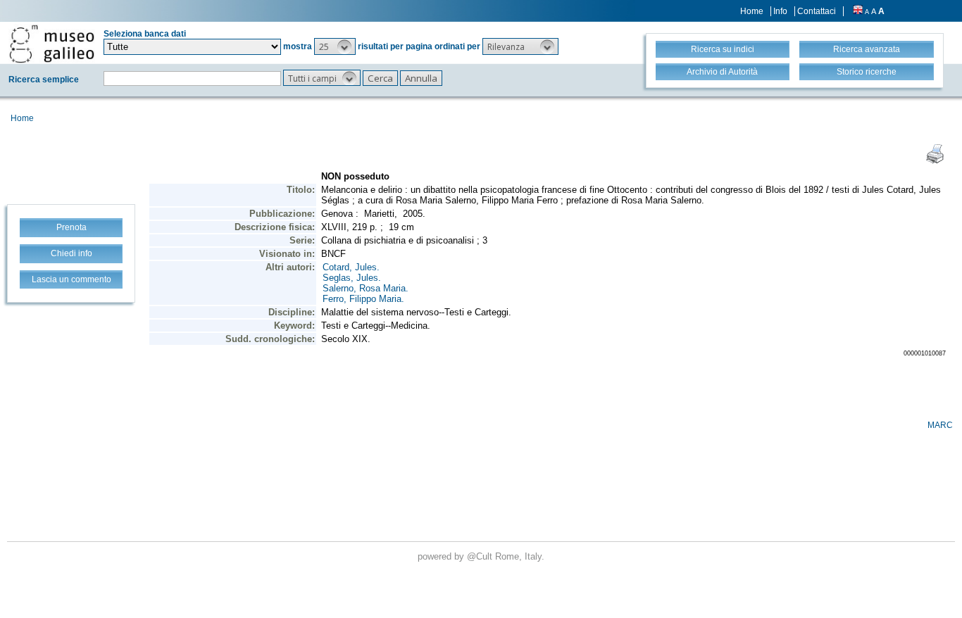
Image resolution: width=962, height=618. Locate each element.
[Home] (51, 43)
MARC (940, 425)
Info (780, 11)
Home (751, 11)
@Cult (481, 556)
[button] (335, 46)
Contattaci (816, 11)
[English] (858, 11)
